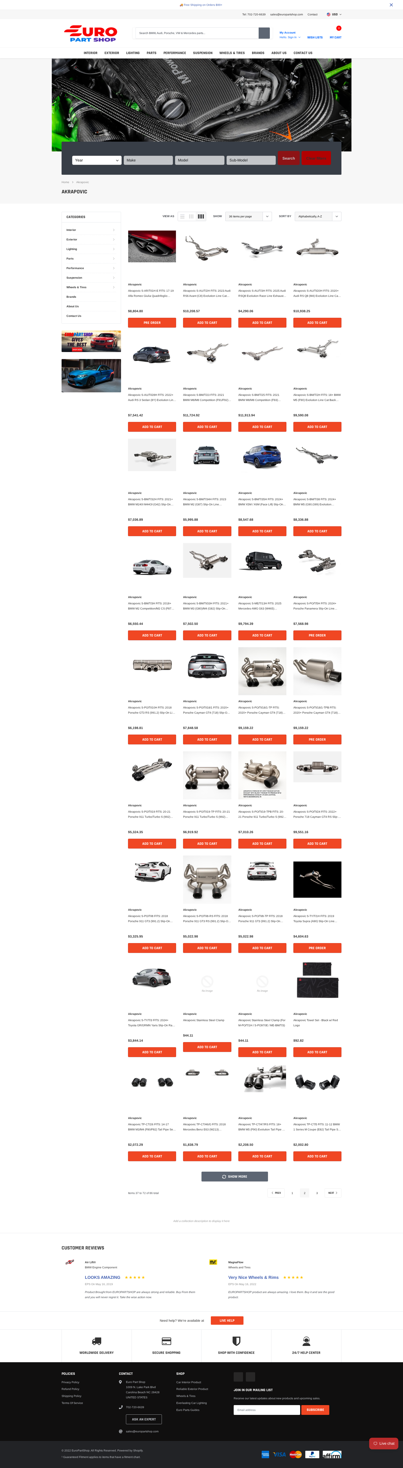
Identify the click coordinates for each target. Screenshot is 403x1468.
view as (168, 216)
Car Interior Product (188, 1382)
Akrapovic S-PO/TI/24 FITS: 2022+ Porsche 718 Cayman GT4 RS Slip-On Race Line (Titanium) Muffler (315, 814)
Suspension (202, 53)
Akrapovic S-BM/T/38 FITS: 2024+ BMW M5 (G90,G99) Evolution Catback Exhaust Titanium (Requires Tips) (316, 502)
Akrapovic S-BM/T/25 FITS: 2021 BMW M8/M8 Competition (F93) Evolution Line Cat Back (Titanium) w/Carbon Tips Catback (260, 398)
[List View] (182, 216)
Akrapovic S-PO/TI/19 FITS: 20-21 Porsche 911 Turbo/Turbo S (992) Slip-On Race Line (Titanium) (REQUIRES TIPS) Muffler (149, 814)
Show (217, 216)
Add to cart (207, 322)
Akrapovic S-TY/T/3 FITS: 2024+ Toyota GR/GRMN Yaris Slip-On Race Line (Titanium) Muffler (151, 1023)
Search (288, 158)
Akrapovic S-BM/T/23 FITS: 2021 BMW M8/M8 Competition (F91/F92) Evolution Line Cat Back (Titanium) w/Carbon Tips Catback (205, 398)
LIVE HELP (227, 1320)
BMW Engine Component (101, 1267)
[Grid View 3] (191, 216)
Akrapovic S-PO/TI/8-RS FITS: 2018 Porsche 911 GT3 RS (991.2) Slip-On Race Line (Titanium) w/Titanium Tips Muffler (206, 919)
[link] (152, 254)
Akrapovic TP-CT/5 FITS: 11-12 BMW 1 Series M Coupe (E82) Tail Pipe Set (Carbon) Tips (316, 1127)
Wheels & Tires (232, 53)
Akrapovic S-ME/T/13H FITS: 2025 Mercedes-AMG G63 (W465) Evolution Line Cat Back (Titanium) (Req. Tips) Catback (260, 606)
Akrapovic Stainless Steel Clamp (203, 1020)
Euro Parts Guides (187, 1410)
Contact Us (303, 53)
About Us (279, 53)
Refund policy (70, 1389)
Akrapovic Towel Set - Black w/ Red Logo (315, 1023)
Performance (174, 53)
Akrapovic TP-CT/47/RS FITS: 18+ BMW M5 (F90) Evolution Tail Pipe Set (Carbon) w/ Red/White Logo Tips (262, 1127)
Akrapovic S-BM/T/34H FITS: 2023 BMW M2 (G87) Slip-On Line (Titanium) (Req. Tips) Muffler (204, 502)
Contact (312, 14)
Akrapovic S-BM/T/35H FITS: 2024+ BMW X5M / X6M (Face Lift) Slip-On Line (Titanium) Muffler (260, 502)
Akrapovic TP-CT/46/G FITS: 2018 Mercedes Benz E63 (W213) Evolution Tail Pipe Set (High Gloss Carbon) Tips (205, 1127)
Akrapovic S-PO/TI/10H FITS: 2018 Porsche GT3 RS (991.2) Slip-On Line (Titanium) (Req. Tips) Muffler (152, 710)
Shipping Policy (71, 1396)
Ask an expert (144, 1419)
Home (65, 182)
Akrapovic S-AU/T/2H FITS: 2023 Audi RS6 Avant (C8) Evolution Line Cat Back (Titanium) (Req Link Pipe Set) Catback (207, 293)
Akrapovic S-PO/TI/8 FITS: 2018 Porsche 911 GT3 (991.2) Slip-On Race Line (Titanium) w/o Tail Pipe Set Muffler (149, 919)
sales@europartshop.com (286, 14)
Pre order (152, 322)
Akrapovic (82, 182)
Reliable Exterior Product (192, 1389)
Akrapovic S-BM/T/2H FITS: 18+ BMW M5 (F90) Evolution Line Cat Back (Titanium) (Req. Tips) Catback (317, 398)
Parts (151, 53)
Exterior (111, 53)
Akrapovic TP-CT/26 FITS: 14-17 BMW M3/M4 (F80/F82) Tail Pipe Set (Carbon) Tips (151, 1127)
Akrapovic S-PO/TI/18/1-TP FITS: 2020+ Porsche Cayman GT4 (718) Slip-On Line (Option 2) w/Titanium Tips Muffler (260, 710)
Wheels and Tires (239, 1267)
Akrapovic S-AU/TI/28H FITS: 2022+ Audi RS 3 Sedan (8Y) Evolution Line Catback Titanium (151, 398)
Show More (237, 1176)
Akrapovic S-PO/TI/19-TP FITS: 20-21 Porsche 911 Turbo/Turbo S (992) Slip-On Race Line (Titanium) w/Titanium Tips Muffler (206, 814)
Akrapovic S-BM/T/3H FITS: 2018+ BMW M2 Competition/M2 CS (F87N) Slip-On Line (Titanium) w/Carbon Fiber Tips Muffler (151, 606)
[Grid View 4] (201, 216)
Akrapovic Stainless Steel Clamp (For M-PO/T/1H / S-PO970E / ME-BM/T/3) (261, 1023)
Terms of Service (72, 1403)
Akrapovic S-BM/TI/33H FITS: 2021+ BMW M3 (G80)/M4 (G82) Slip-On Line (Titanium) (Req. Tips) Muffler (206, 606)
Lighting (133, 53)
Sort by (285, 216)
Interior (90, 53)
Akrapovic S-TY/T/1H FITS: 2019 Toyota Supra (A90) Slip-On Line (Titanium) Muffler (313, 919)
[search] (264, 33)
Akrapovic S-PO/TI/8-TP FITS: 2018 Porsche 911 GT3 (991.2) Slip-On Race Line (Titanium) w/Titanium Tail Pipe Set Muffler (261, 919)
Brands (258, 53)
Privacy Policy (70, 1382)
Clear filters (316, 158)
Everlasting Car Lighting (191, 1403)
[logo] (91, 33)
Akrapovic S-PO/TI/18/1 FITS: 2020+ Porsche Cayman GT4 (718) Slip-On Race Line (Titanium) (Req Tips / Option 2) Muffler (206, 710)
